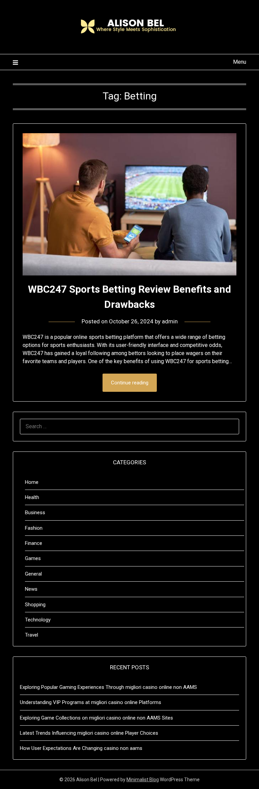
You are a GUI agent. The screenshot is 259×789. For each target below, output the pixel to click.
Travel (31, 635)
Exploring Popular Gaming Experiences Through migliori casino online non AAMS (108, 687)
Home (31, 482)
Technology (38, 620)
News (31, 589)
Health (32, 497)
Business (35, 512)
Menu (239, 62)
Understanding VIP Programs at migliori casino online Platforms (90, 702)
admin (170, 321)
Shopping (35, 605)
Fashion (33, 528)
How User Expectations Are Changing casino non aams (81, 748)
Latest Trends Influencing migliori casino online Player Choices (89, 733)
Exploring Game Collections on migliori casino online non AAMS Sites (96, 718)
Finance (33, 543)
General (33, 574)
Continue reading (129, 383)
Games (33, 558)
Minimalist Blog (142, 779)
